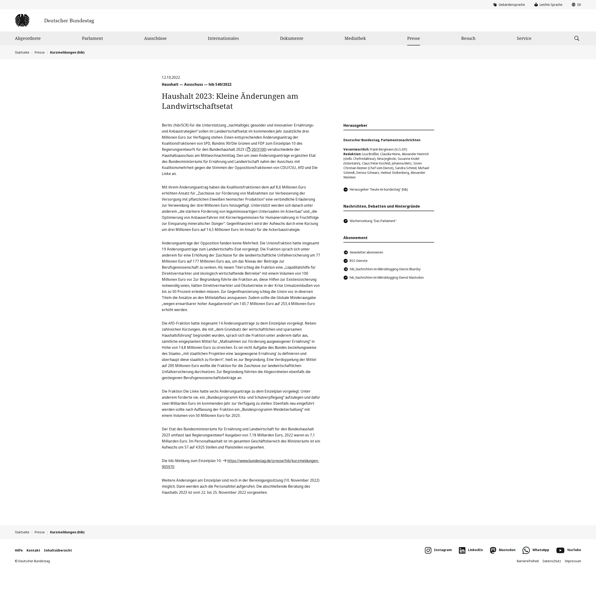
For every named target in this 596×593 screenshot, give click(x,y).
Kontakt (33, 550)
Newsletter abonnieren (366, 252)
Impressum (573, 561)
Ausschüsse (155, 38)
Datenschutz (552, 561)
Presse (413, 38)
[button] (575, 4)
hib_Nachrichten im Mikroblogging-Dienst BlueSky (385, 269)
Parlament (92, 38)
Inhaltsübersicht (58, 550)
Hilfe (19, 550)
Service (524, 38)
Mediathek (355, 38)
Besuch (468, 38)
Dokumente (291, 38)
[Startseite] (54, 20)
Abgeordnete (28, 38)
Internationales (223, 38)
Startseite (22, 52)
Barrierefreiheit (528, 561)
